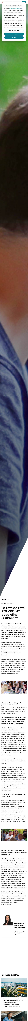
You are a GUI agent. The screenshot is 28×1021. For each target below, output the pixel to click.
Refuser (14, 37)
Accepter (14, 34)
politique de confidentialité (15, 8)
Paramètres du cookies (14, 30)
